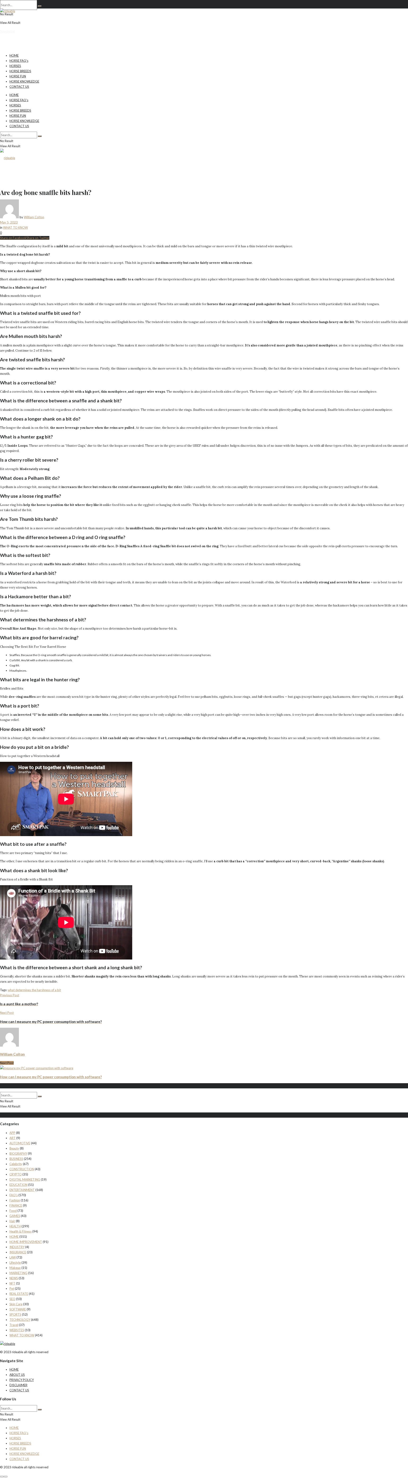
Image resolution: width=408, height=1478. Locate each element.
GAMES (14, 1216)
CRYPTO (15, 1174)
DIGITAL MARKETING (24, 1179)
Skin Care (15, 1304)
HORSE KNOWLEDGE (24, 81)
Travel (13, 1325)
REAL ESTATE (18, 1294)
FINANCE (15, 1205)
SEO (12, 1299)
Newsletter (7, 31)
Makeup (15, 1268)
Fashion (14, 1200)
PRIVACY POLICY (21, 1380)
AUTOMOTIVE (19, 1143)
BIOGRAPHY (18, 1153)
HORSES (15, 66)
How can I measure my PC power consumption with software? (51, 1077)
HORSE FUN (17, 76)
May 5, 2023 (9, 222)
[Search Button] (40, 6)
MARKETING (18, 1273)
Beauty (14, 1148)
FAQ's (13, 1195)
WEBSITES (16, 1330)
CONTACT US (19, 86)
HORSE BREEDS (20, 71)
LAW (12, 1257)
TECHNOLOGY (19, 1320)
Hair (12, 1221)
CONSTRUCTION (21, 1169)
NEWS (13, 1278)
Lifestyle (15, 1262)
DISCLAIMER (18, 1385)
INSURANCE (17, 1252)
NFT (12, 1283)
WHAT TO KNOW (15, 227)
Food (13, 1211)
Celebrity (15, 1164)
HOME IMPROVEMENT (25, 1242)
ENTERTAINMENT (22, 1190)
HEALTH (15, 1226)
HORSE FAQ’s (18, 61)
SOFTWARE (17, 1309)
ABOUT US (17, 1375)
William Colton (34, 217)
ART (12, 1138)
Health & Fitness (20, 1231)
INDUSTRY (17, 1247)
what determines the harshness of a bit (34, 990)
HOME (14, 55)
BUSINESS (16, 1159)
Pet (11, 1288)
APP (12, 1133)
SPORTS (15, 1314)
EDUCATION (18, 1185)
